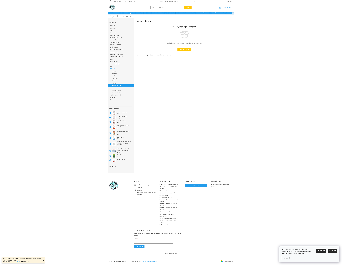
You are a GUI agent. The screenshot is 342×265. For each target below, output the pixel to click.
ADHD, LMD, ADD (114, 35)
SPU (111, 30)
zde (303, 253)
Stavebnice (115, 78)
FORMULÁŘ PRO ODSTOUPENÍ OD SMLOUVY (168, 204)
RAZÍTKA (112, 26)
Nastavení (286, 258)
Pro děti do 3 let (116, 85)
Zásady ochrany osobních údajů (168, 219)
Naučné (114, 76)
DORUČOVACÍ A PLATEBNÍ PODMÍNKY (169, 1)
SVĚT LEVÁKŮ (113, 40)
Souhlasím (332, 251)
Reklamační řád (164, 195)
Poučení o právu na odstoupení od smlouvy (169, 200)
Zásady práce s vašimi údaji (167, 212)
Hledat (188, 7)
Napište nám (163, 216)
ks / (196, 185)
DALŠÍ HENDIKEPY (114, 47)
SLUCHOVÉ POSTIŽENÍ (116, 38)
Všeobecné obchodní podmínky (168, 193)
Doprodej (112, 100)
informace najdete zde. (15, 262)
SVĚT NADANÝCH (114, 42)
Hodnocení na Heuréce (166, 225)
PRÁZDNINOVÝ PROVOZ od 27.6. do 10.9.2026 (169, 222)
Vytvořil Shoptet (228, 261)
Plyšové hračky (116, 93)
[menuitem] (112, 13)
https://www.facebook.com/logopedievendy (146, 193)
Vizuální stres (113, 33)
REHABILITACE (114, 52)
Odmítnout (321, 251)
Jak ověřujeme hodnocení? (167, 214)
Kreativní (114, 73)
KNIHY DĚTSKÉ (114, 62)
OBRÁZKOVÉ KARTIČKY (116, 57)
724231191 (139, 187)
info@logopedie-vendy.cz (144, 185)
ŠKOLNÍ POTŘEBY (115, 64)
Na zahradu (115, 88)
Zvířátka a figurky (116, 90)
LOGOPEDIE (113, 28)
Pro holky (114, 81)
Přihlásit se (139, 246)
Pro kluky (114, 83)
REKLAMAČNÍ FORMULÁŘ (166, 198)
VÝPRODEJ (113, 97)
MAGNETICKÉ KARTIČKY (116, 54)
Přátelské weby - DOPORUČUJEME (220, 184)
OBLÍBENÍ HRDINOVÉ (115, 95)
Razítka (114, 71)
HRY (111, 66)
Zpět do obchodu (184, 49)
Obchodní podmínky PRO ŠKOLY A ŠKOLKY (168, 187)
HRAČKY (112, 69)
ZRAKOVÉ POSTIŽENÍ (115, 45)
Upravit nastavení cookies (150, 261)
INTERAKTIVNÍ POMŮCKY (116, 50)
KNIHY (111, 59)
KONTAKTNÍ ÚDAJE (164, 191)
